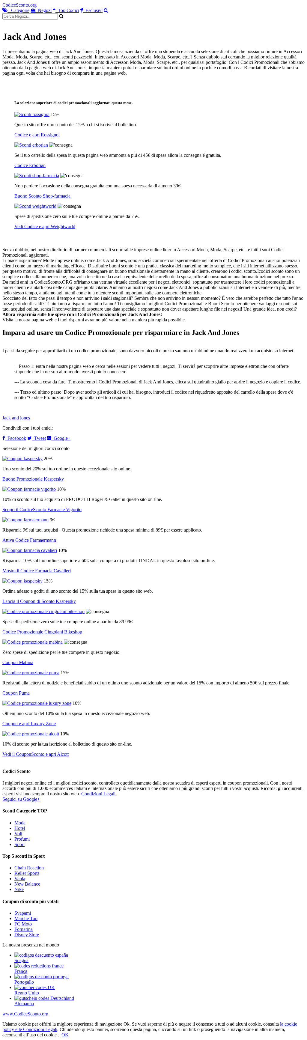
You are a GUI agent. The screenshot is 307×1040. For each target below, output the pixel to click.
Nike (19, 889)
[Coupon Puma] (30, 672)
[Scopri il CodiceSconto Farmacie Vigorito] (29, 489)
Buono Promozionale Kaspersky (33, 478)
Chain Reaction (29, 867)
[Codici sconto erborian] (31, 145)
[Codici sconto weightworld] (35, 206)
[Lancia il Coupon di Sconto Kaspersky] (22, 580)
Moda (19, 822)
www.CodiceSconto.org (25, 1013)
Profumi (22, 839)
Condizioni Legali (98, 793)
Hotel (19, 828)
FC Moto (23, 923)
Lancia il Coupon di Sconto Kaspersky (39, 601)
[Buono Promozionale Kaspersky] (22, 458)
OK (65, 1034)
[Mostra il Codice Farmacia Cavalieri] (29, 550)
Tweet (39, 438)
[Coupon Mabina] (32, 642)
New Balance (27, 884)
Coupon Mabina (17, 662)
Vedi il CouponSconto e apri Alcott (35, 754)
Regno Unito (26, 992)
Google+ (60, 438)
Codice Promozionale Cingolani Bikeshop (42, 631)
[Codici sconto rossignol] (31, 114)
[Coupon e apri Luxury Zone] (36, 703)
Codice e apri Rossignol (37, 134)
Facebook (15, 438)
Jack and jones (16, 417)
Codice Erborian (30, 165)
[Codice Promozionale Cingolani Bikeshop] (43, 611)
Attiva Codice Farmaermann (29, 540)
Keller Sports (26, 873)
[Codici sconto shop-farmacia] (36, 175)
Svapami (22, 913)
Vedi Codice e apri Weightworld (44, 226)
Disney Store (26, 934)
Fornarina (23, 929)
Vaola (19, 878)
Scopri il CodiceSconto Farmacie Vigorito (42, 509)
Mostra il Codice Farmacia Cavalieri (36, 570)
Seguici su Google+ (21, 799)
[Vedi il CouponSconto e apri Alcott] (30, 733)
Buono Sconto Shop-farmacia (42, 195)
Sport (19, 844)
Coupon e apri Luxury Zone (29, 723)
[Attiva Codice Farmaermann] (25, 519)
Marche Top (25, 918)
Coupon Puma (16, 693)
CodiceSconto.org (19, 4)
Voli (18, 833)
